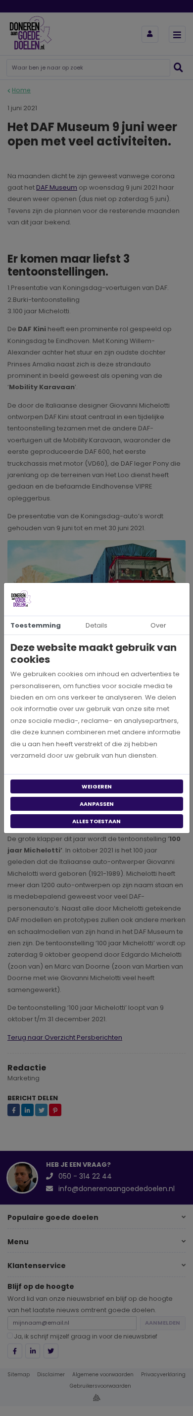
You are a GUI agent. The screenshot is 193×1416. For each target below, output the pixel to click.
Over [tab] (158, 625)
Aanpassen (97, 804)
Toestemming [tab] (35, 625)
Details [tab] (96, 625)
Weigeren (97, 786)
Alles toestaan (96, 821)
